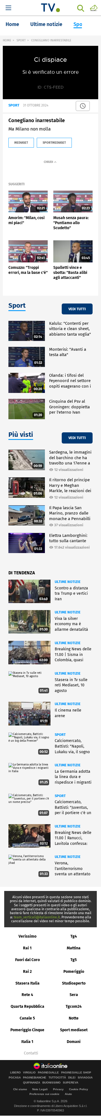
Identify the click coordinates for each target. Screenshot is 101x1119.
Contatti (31, 1053)
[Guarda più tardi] (83, 106)
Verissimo (27, 936)
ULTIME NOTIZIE (68, 582)
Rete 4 (27, 994)
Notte (74, 1018)
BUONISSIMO (51, 1082)
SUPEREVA (70, 1082)
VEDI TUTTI (77, 309)
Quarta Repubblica (27, 1006)
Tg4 (73, 936)
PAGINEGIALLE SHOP (76, 1072)
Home (12, 24)
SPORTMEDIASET (54, 142)
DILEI (71, 1077)
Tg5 (73, 959)
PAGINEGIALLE (48, 1072)
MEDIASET (21, 142)
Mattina (74, 948)
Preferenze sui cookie (44, 1094)
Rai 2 (27, 971)
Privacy (58, 1089)
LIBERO (15, 1072)
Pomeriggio (73, 971)
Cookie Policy (78, 1089)
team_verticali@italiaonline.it (37, 917)
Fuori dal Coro (27, 959)
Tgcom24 (74, 1006)
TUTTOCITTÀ (57, 1077)
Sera (74, 994)
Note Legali (40, 1089)
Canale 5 (27, 1018)
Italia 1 (27, 1041)
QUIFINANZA (31, 1082)
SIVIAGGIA (85, 1077)
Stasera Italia (27, 983)
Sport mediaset (74, 1030)
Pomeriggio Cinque (27, 1030)
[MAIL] (93, 7)
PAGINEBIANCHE (34, 1077)
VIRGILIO (29, 1072)
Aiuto (68, 1094)
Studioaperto (74, 983)
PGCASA (15, 1077)
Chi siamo (20, 1089)
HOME (7, 40)
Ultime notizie (46, 24)
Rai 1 (27, 948)
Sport (80, 24)
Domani (74, 1041)
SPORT (21, 40)
